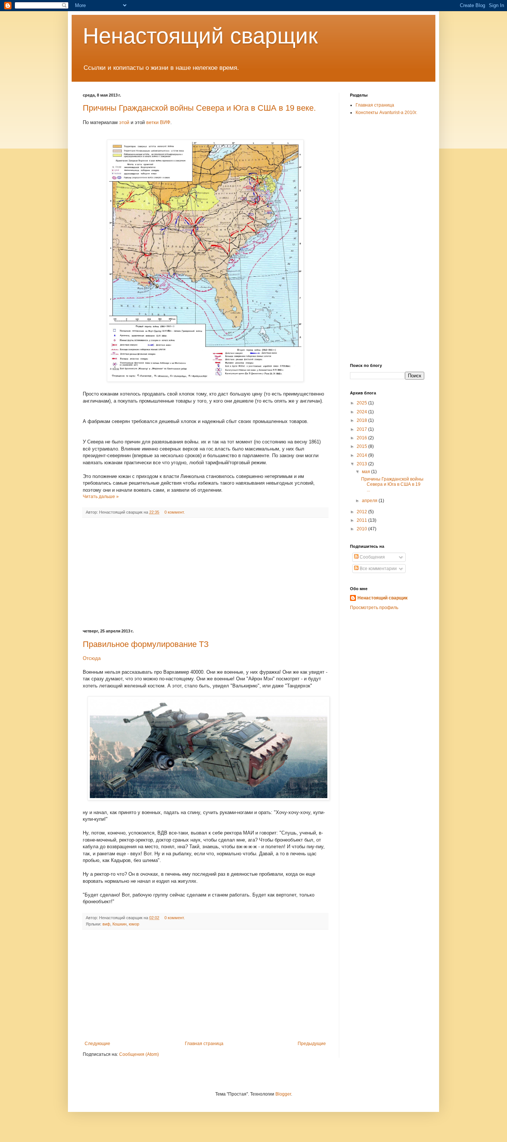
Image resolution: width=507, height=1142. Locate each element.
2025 (362, 403)
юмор (134, 924)
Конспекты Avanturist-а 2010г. (386, 112)
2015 (362, 446)
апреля (370, 500)
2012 (362, 511)
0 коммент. (174, 512)
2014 (362, 455)
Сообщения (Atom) (139, 1054)
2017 (362, 429)
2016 (362, 437)
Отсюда (92, 658)
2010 (362, 528)
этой (125, 122)
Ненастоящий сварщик (200, 35)
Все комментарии (378, 568)
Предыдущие (312, 1043)
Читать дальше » (101, 496)
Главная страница (204, 1043)
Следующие (97, 1043)
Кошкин (119, 924)
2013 (362, 463)
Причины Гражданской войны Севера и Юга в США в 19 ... (392, 484)
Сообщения (372, 557)
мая (366, 471)
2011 (362, 520)
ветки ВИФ (158, 122)
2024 (362, 411)
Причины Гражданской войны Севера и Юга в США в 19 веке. (199, 108)
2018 (362, 420)
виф (106, 924)
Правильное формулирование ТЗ (146, 644)
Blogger (283, 1094)
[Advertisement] (205, 573)
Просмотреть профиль (374, 607)
